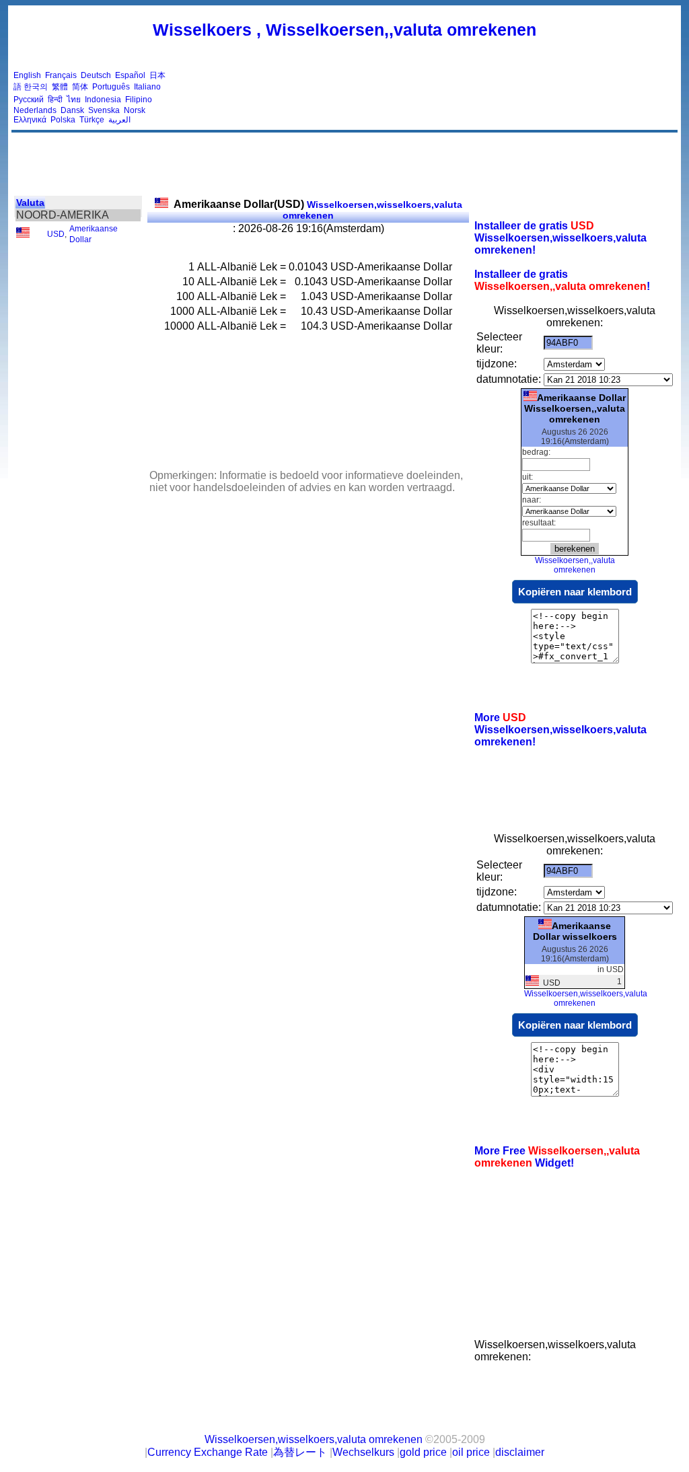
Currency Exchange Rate (207, 1452)
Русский (28, 99)
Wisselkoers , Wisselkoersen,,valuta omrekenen (344, 29)
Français (61, 75)
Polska (62, 119)
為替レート (300, 1452)
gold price (423, 1452)
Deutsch (96, 75)
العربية (119, 119)
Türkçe (91, 119)
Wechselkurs (363, 1452)
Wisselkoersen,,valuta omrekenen (575, 565)
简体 (80, 86)
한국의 (36, 86)
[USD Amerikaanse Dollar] (23, 235)
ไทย (74, 99)
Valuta (30, 202)
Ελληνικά (29, 119)
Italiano (147, 86)
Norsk (134, 110)
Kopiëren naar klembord (575, 591)
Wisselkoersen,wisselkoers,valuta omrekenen (318, 210)
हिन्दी (55, 99)
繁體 (60, 86)
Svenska (104, 110)
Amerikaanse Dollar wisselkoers (575, 931)
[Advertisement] (431, 97)
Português (111, 86)
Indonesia (103, 99)
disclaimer (519, 1452)
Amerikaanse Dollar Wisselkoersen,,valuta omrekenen (575, 408)
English (27, 75)
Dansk (72, 110)
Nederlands (35, 110)
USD (56, 234)
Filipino (138, 99)
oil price (471, 1452)
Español (130, 75)
